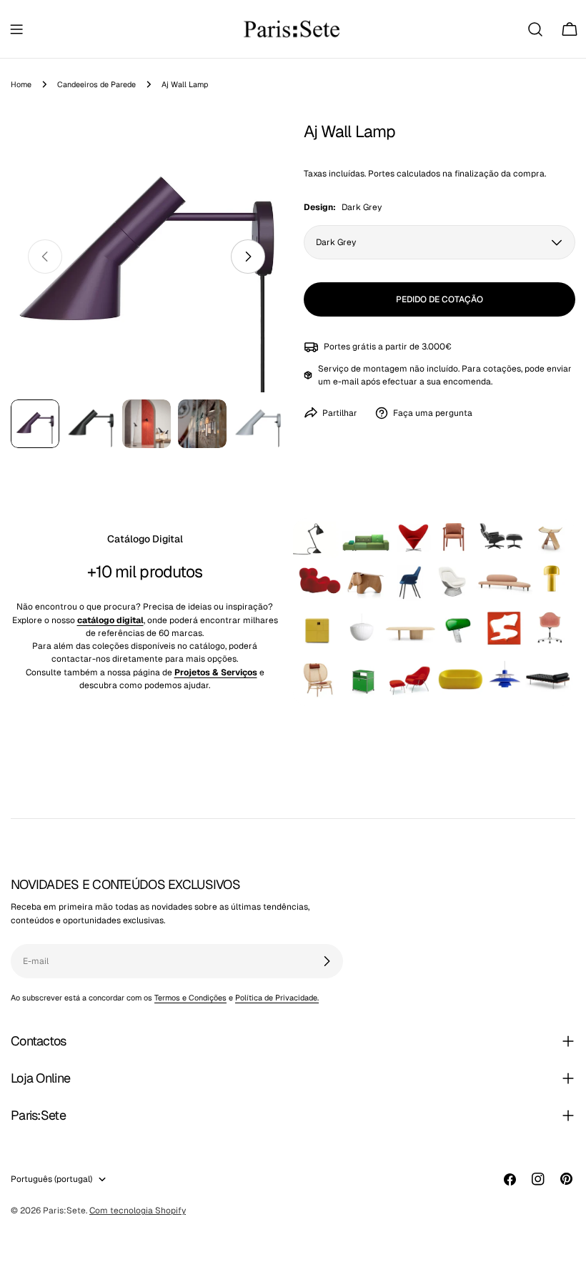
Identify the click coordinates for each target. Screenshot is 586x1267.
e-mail (346, 381)
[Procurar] (535, 29)
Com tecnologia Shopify (137, 1210)
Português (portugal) (51, 1179)
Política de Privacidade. (277, 998)
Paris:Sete (64, 1210)
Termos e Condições (190, 998)
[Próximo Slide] (248, 256)
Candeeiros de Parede (96, 84)
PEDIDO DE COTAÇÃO (439, 299)
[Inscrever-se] (327, 961)
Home (21, 84)
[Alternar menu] (16, 29)
